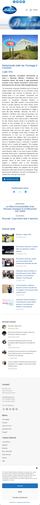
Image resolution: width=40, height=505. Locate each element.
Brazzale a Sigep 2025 (23, 234)
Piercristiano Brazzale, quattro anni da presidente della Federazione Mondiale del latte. (26, 261)
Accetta (20, 486)
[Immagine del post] (8, 238)
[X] (20, 191)
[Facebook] (14, 191)
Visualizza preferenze (20, 497)
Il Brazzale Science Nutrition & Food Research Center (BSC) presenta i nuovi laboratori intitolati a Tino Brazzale (26, 274)
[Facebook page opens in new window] (14, 1)
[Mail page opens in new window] (16, 409)
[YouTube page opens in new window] (20, 1)
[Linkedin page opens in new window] (23, 1)
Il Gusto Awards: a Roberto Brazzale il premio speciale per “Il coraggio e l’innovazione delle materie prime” (27, 288)
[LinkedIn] (25, 191)
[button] (37, 468)
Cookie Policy (12, 502)
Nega (20, 492)
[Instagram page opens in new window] (17, 1)
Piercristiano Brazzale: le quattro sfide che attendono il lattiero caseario (27, 249)
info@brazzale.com (8, 397)
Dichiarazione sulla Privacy (23, 502)
